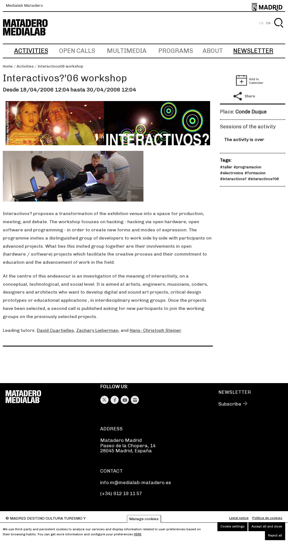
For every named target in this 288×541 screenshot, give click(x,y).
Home (8, 66)
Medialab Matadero (24, 5)
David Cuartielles (55, 330)
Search (278, 29)
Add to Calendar (256, 81)
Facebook (114, 399)
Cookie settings (232, 526)
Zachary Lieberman (97, 330)
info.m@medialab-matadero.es (135, 482)
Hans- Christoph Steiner (155, 330)
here (137, 534)
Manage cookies (144, 519)
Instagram (134, 399)
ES (261, 23)
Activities (31, 51)
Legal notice (239, 518)
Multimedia (127, 51)
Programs (175, 51)
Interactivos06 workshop (60, 66)
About (212, 51)
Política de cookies (267, 518)
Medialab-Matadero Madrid (30, 27)
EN (268, 23)
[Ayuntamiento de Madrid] (267, 6)
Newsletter (253, 51)
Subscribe (229, 404)
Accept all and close (266, 526)
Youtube (124, 399)
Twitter (104, 399)
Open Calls (77, 51)
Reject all (275, 535)
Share (250, 96)
